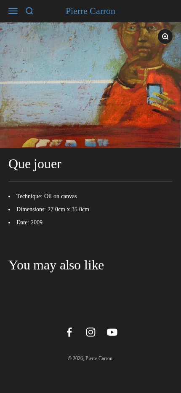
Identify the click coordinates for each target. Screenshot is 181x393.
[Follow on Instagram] (90, 332)
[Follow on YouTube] (112, 332)
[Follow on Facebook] (69, 332)
